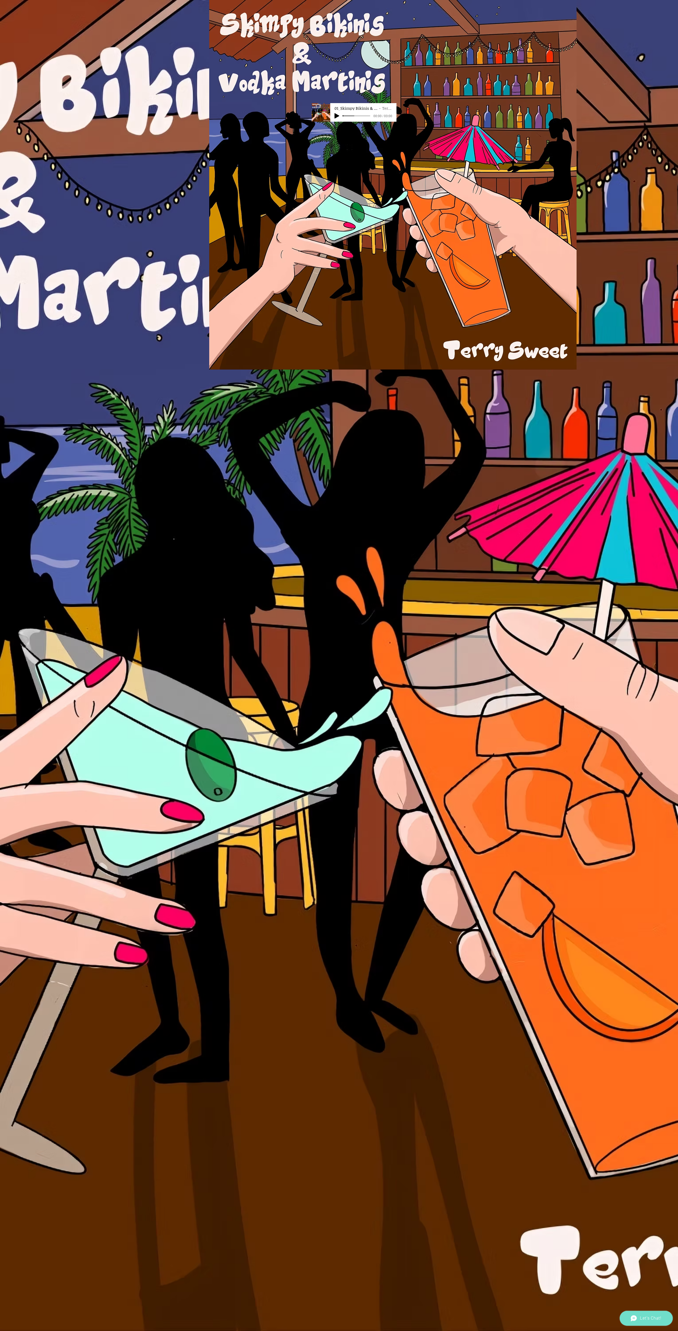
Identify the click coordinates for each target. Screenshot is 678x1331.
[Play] (336, 115)
